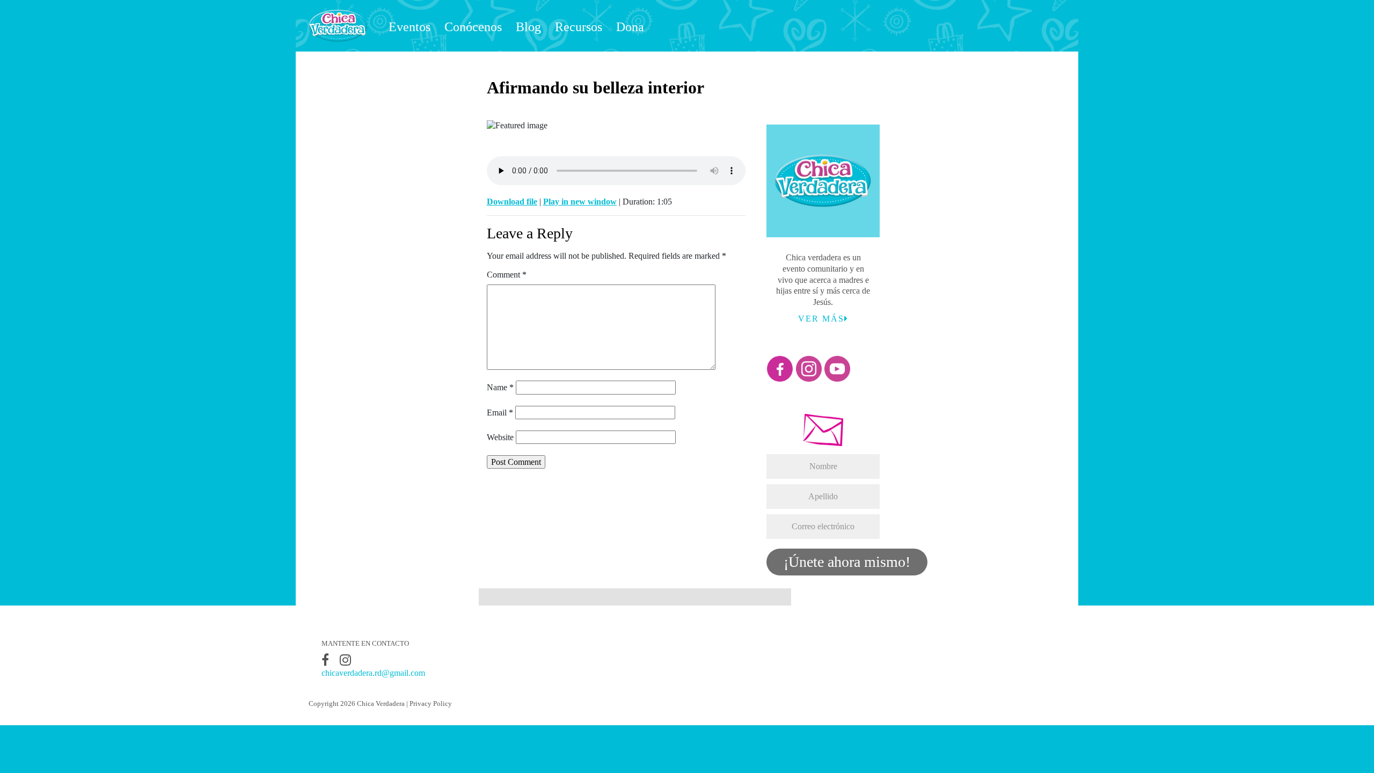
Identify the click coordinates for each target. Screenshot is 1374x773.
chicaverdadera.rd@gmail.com (373, 672)
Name (500, 387)
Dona (630, 27)
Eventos (409, 27)
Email (500, 412)
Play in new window (580, 201)
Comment (507, 274)
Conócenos (473, 27)
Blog (528, 27)
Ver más (821, 318)
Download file (512, 201)
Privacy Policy (431, 704)
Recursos (578, 27)
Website (500, 437)
